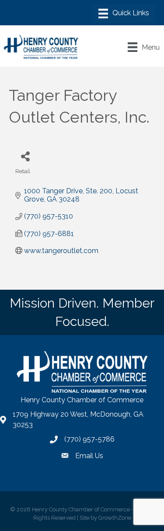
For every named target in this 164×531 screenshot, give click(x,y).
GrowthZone (114, 517)
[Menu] (123, 13)
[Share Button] (25, 156)
